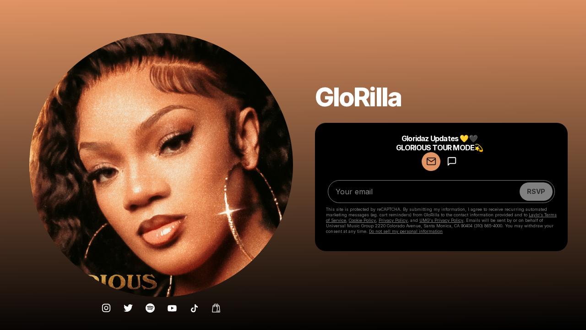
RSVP (536, 191)
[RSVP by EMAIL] (431, 161)
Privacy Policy (393, 220)
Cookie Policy (362, 220)
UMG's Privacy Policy (441, 220)
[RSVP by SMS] (451, 161)
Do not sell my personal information (406, 231)
